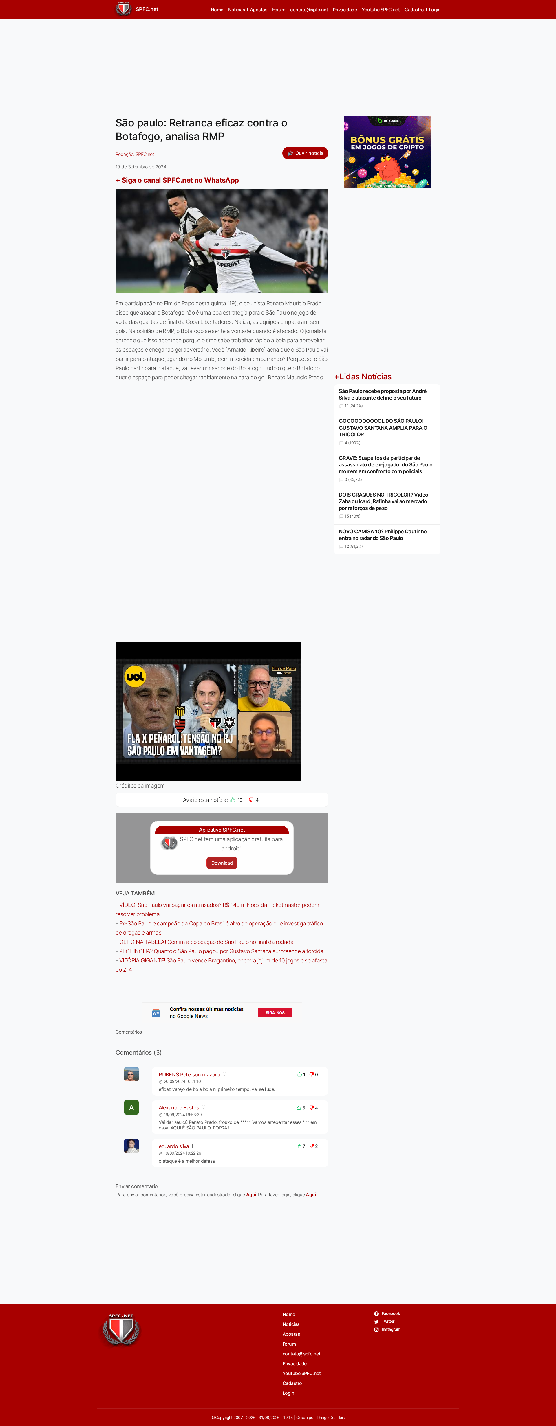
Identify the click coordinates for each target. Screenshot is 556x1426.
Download (222, 863)
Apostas (258, 9)
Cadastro (414, 9)
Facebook (390, 1313)
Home (217, 9)
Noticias (236, 9)
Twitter (388, 1321)
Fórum (278, 9)
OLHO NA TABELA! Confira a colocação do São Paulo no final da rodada (206, 941)
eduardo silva (174, 1146)
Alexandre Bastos (179, 1108)
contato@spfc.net (309, 9)
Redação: (135, 154)
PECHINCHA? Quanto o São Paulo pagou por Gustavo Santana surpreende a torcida (221, 951)
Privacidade (345, 9)
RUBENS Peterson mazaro (189, 1075)
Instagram (390, 1329)
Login (434, 9)
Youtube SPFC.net (381, 9)
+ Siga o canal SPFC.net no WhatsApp (177, 180)
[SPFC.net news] (222, 1012)
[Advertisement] (278, 63)
